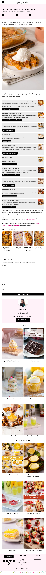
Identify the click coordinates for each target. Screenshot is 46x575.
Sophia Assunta (14, 11)
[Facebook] (4, 561)
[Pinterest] (10, 561)
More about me (22, 319)
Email (3, 289)
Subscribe (23, 564)
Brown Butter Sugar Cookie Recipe (10, 153)
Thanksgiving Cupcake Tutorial (9, 206)
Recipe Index (23, 560)
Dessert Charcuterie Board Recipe (10, 196)
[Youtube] (7, 561)
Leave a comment (5, 12)
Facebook (16, 225)
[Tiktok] (9, 563)
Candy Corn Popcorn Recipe (9, 185)
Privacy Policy (37, 559)
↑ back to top (9, 556)
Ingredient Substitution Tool (23, 562)
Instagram (9, 225)
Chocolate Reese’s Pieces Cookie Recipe (11, 174)
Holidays (6, 7)
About (23, 559)
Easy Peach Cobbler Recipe (8, 130)
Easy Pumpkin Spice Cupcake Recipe (10, 109)
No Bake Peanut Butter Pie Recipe (10, 164)
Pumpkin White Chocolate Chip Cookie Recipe (12, 119)
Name (3, 284)
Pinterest (4, 225)
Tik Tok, (37, 223)
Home (3, 7)
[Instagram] (14, 561)
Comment (4, 265)
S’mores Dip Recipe (7, 141)
